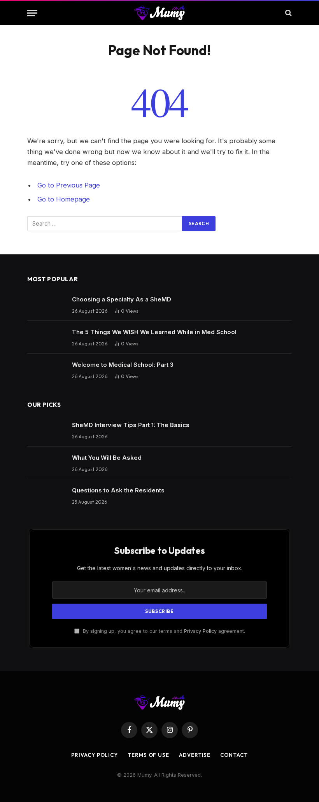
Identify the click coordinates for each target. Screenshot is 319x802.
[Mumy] (160, 13)
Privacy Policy (200, 631)
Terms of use (148, 755)
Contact (233, 755)
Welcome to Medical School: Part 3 (123, 364)
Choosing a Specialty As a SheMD (121, 299)
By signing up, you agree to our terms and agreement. (163, 631)
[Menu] (32, 13)
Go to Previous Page (68, 185)
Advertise (194, 755)
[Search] (288, 13)
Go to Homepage (63, 199)
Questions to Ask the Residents (118, 490)
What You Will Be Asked (107, 457)
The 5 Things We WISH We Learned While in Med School (154, 332)
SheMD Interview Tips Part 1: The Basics (130, 425)
